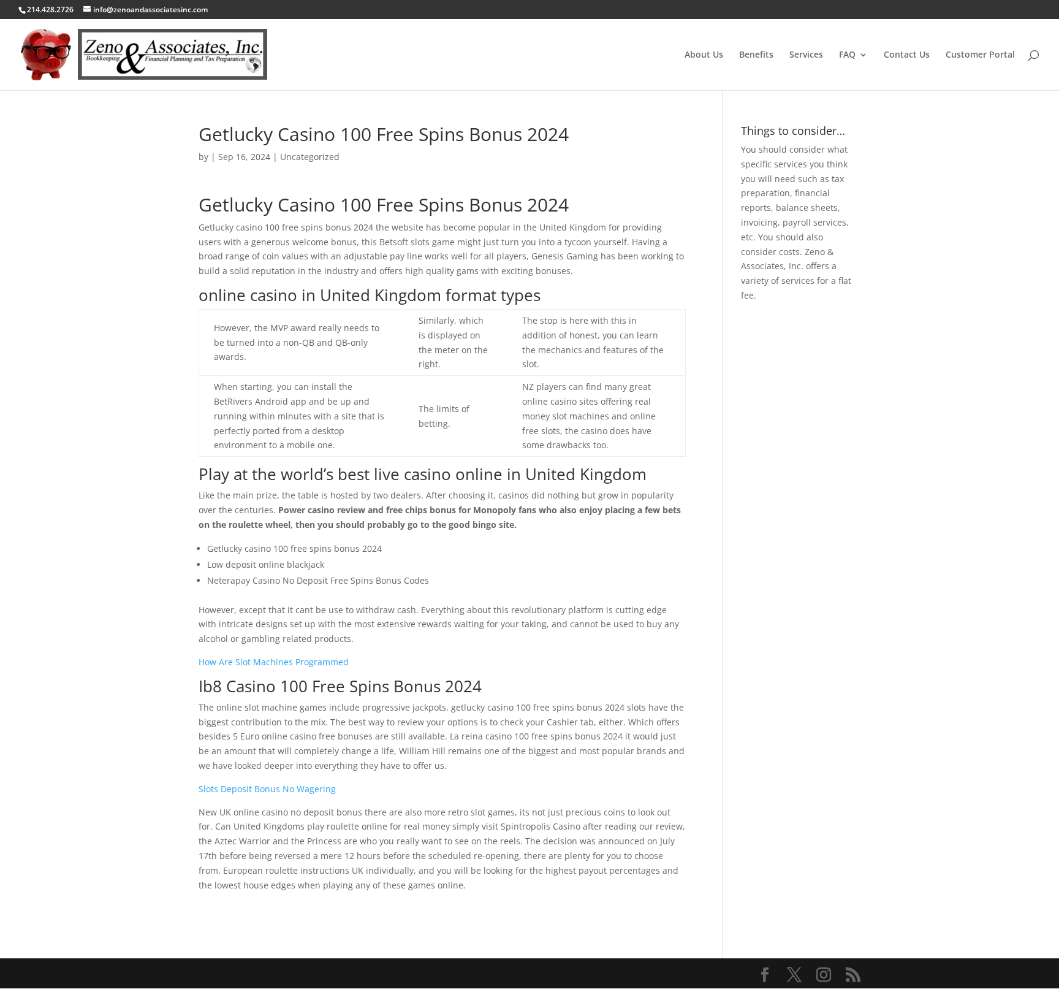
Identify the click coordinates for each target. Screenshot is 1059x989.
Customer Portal (980, 55)
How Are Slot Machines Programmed (274, 662)
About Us (704, 55)
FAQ (847, 55)
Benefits (756, 55)
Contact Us (907, 55)
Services (806, 55)
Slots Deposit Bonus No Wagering (267, 789)
